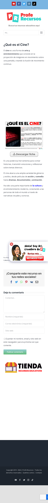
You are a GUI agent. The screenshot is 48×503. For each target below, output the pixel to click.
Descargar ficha (25, 154)
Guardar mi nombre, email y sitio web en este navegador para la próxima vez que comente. (22, 342)
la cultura (37, 185)
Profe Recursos (27, 470)
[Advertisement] (24, 92)
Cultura (6, 260)
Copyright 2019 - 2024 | (14, 470)
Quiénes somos (28, 473)
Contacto (39, 473)
